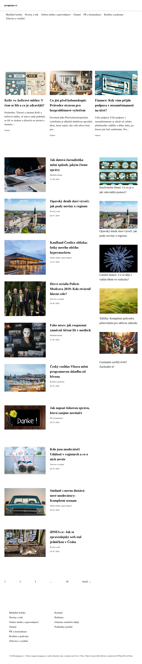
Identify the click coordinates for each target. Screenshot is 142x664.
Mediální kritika (14, 14)
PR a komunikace (92, 14)
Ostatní (77, 14)
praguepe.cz (10, 5)
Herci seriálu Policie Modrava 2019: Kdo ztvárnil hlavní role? (70, 289)
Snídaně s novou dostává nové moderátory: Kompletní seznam (67, 495)
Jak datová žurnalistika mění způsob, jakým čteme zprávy (69, 165)
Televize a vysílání (15, 18)
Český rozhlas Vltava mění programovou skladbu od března (69, 371)
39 (67, 581)
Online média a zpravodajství (56, 14)
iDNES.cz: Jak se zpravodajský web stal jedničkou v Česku (65, 537)
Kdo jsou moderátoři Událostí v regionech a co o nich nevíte (69, 454)
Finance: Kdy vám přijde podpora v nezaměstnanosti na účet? (114, 105)
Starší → (86, 581)
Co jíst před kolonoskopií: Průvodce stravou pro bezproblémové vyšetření (68, 105)
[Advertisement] (71, 41)
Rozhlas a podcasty (113, 14)
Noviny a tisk (31, 14)
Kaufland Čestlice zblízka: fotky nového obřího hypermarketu (69, 247)
